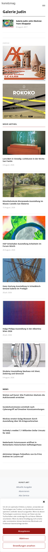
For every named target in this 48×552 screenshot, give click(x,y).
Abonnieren (24, 491)
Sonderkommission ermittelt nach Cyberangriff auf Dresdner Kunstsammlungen (23, 408)
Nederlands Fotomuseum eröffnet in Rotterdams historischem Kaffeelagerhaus (22, 443)
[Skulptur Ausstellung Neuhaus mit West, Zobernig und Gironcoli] (24, 365)
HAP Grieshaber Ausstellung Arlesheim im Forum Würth (22, 244)
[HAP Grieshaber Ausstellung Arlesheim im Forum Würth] (24, 238)
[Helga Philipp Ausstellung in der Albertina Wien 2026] (24, 323)
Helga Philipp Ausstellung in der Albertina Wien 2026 (22, 329)
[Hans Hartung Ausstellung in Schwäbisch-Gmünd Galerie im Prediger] (24, 280)
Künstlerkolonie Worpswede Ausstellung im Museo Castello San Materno (23, 202)
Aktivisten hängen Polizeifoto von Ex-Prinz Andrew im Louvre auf (22, 455)
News (5, 389)
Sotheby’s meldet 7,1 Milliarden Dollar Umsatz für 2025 (24, 431)
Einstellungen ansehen (24, 545)
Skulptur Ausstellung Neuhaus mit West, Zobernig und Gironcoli (21, 372)
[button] (44, 501)
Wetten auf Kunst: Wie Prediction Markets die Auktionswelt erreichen (24, 396)
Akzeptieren (24, 531)
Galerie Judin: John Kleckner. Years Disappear (29, 22)
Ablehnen (24, 538)
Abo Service (24, 495)
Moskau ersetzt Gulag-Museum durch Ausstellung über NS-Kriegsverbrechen (20, 419)
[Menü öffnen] (44, 5)
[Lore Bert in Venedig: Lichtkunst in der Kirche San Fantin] (24, 153)
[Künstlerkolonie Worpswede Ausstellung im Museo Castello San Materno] (24, 195)
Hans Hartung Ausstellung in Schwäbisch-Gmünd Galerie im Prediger (22, 287)
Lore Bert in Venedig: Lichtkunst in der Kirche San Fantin (23, 159)
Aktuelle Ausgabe (24, 487)
